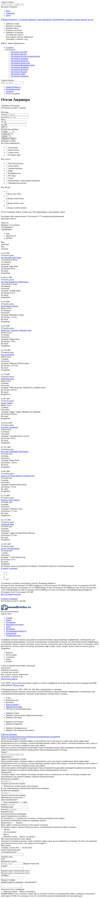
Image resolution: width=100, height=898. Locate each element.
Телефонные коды (13, 635)
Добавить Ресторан (14, 717)
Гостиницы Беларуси (19, 61)
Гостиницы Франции (19, 76)
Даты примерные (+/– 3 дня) (15, 802)
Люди (8, 15)
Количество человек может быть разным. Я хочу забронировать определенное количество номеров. (25, 787)
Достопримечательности (16, 631)
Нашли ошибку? (13, 704)
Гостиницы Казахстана (20, 63)
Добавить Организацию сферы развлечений (24, 715)
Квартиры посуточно (15, 624)
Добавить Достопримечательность (20, 730)
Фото (8, 11)
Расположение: (10, 832)
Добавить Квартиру (14, 724)
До (2, 124)
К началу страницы (9, 568)
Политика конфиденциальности (14, 737)
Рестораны (10, 629)
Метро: (7, 829)
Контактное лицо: (9, 861)
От (2, 122)
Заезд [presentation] (3, 114)
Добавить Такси (12, 713)
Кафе (10, 171)
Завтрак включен (15, 168)
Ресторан (12, 176)
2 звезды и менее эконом (16, 208)
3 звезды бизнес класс (15, 203)
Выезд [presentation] (3, 117)
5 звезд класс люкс (13, 194)
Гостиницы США (18, 74)
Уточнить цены (7, 255)
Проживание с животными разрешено (24, 181)
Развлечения (11, 633)
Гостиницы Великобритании (23, 65)
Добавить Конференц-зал (16, 728)
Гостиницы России (19, 54)
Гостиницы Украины (19, 58)
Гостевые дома (14, 155)
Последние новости (9, 679)
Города (9, 620)
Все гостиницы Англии (11, 594)
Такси (8, 627)
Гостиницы (13, 148)
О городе (9, 47)
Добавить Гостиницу (14, 722)
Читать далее (18, 685)
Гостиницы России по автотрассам (25, 56)
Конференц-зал (14, 173)
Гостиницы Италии (19, 72)
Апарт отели (13, 152)
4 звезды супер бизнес (15, 198)
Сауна (10, 178)
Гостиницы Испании (19, 69)
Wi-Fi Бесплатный (15, 163)
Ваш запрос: (6, 845)
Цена (3, 119)
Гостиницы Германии (20, 67)
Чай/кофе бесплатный (17, 183)
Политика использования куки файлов (44, 737)
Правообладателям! (14, 707)
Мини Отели (13, 150)
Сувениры (10, 13)
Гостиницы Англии (19, 52)
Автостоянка (13, 166)
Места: (6, 834)
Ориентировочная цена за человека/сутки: (10, 851)
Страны (9, 618)
